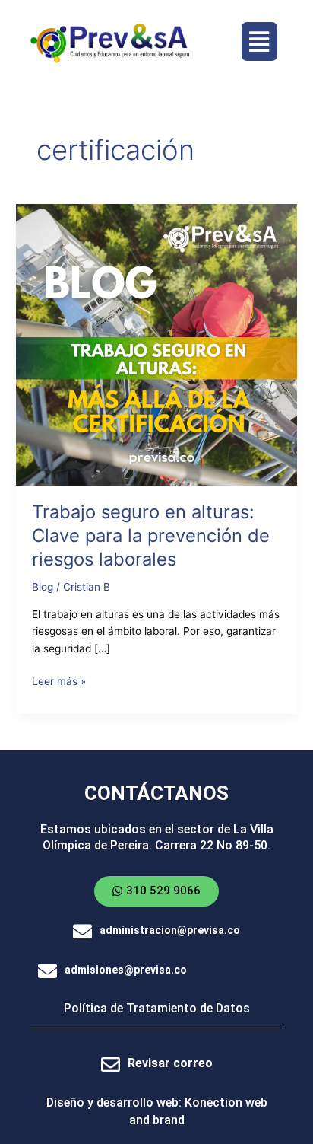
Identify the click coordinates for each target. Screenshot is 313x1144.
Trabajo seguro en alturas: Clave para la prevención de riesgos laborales (151, 535)
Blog (42, 587)
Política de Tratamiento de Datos (157, 1008)
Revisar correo (170, 1063)
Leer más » (59, 680)
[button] (259, 41)
